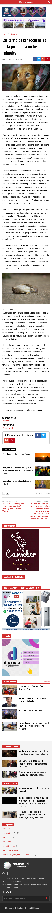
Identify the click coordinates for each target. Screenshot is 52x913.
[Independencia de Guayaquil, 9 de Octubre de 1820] (9, 690)
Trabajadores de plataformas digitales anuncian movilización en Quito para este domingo (17, 470)
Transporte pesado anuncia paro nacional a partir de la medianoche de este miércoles (34, 725)
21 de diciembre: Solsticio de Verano (16, 454)
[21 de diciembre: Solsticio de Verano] (42, 457)
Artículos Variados (11, 746)
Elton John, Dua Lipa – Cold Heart (31, 710)
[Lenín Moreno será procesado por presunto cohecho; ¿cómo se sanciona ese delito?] (9, 763)
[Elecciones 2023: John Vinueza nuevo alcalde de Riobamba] (9, 702)
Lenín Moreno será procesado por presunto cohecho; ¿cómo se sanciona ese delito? (33, 763)
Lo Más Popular (9, 681)
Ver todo (46, 681)
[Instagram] (3, 873)
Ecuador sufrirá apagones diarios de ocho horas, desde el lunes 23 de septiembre (34, 752)
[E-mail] (43, 59)
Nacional (5, 421)
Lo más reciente (10, 783)
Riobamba (6, 842)
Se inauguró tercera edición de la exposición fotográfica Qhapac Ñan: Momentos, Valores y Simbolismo (32, 814)
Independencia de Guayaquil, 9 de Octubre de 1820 (31, 687)
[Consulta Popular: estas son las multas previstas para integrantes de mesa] (9, 774)
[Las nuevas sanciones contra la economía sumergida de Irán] (9, 790)
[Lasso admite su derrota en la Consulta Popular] (42, 484)
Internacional (8, 833)
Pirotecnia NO (8, 428)
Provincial (6, 837)
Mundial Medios (26, 2)
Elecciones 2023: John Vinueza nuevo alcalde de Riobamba (32, 700)
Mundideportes (8, 846)
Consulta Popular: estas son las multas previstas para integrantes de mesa (33, 773)
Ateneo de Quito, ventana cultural (16, 855)
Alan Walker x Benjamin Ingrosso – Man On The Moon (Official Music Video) (13, 507)
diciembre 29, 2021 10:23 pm (12, 59)
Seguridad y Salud (10, 850)
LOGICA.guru (34, 908)
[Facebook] (35, 59)
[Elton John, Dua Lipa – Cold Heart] (9, 714)
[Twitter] (39, 59)
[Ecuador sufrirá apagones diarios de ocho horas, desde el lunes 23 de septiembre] (9, 753)
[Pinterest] (47, 59)
